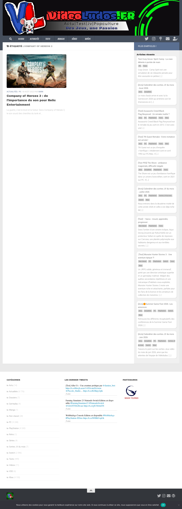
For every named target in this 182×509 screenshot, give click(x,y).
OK (163, 505)
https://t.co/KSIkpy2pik (93, 390)
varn (40, 92)
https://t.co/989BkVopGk (93, 418)
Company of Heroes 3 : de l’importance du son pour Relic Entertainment (31, 100)
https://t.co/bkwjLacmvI (76, 388)
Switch (141, 200)
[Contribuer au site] (173, 496)
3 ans (68, 393)
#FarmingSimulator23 (79, 403)
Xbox (166, 118)
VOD (11, 471)
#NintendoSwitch (96, 403)
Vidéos (87, 39)
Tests (47, 39)
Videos (12, 465)
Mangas (61, 39)
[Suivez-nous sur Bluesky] (161, 39)
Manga (12, 410)
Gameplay (13, 404)
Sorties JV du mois (165, 195)
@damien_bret (109, 385)
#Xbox (80, 418)
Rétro (11, 434)
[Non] (178, 505)
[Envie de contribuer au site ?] (175, 39)
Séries (74, 39)
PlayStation (152, 118)
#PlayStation (71, 418)
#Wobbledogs (108, 415)
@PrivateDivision (93, 388)
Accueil (21, 39)
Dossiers (13, 397)
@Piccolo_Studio (73, 390)
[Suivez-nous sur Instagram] (154, 39)
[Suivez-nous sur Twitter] (147, 39)
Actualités (34, 39)
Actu (140, 92)
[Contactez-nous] (168, 39)
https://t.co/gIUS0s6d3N (94, 405)
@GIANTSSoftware (74, 405)
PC (20, 92)
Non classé (142, 226)
